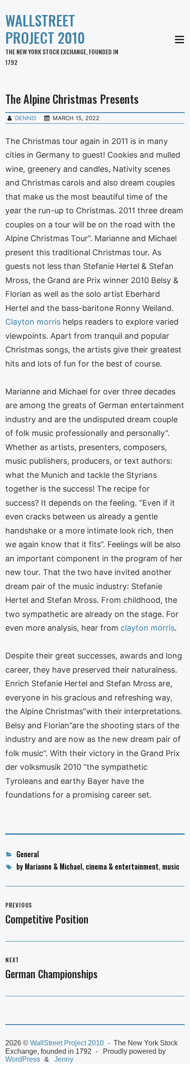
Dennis (25, 117)
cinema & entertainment (122, 866)
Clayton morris (33, 321)
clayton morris (148, 627)
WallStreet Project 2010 (45, 29)
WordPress (22, 1059)
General (27, 854)
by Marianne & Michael (49, 866)
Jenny (63, 1059)
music (170, 866)
